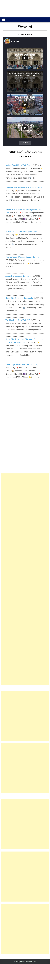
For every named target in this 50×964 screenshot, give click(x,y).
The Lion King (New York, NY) (17, 320)
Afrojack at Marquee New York (17, 276)
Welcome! (25, 26)
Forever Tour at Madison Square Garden (22, 257)
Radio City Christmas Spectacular (19, 298)
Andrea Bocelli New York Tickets (18, 165)
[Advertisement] (25, 579)
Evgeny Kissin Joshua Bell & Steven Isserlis (23, 187)
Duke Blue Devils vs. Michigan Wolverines (22, 232)
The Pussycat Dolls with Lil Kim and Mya (22, 364)
